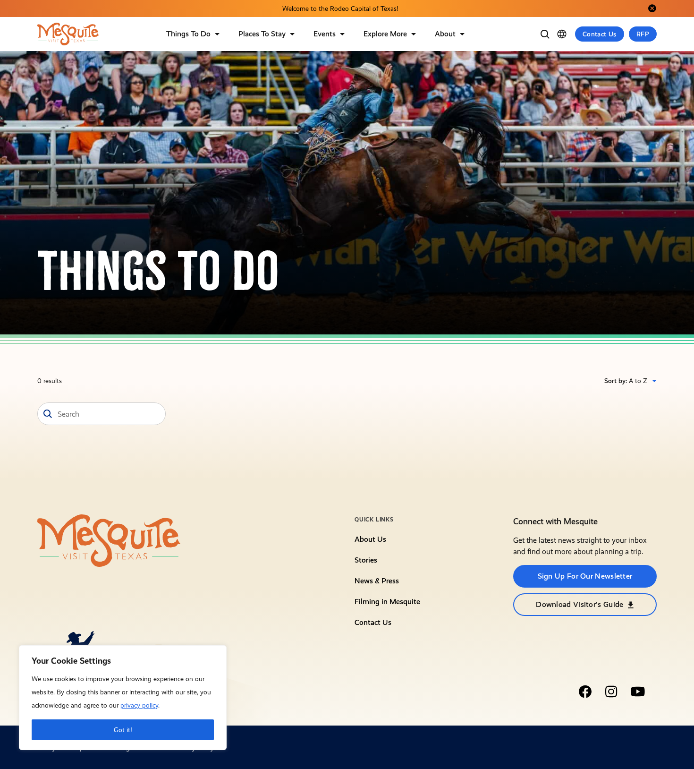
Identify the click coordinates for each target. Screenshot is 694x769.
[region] (123, 697)
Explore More (385, 33)
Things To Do (188, 33)
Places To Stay (262, 33)
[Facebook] (584, 691)
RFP (642, 34)
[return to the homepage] (109, 540)
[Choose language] (561, 34)
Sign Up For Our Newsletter (585, 576)
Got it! (123, 730)
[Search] (544, 34)
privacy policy (139, 705)
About (445, 33)
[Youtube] (637, 691)
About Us (370, 539)
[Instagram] (611, 691)
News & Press (377, 580)
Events (324, 33)
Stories (366, 559)
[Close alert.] (652, 8)
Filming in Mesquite (387, 601)
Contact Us (600, 34)
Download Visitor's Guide (579, 604)
